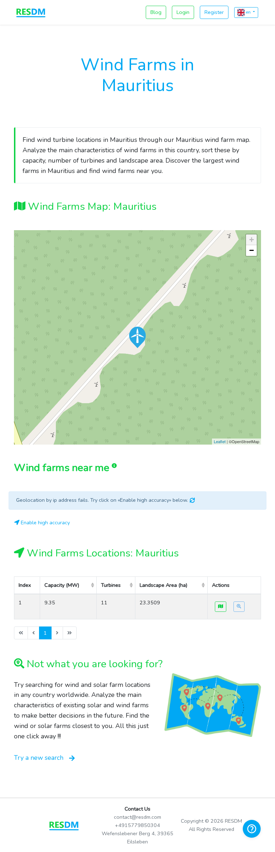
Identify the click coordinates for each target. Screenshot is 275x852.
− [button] (251, 250)
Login (183, 12)
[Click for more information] (137, 337)
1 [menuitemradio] (45, 632)
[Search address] (239, 606)
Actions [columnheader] (221, 585)
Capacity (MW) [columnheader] (61, 585)
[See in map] (220, 606)
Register (214, 12)
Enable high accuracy (44, 522)
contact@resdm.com (137, 817)
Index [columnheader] (25, 585)
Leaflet (220, 441)
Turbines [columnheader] (111, 585)
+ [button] (251, 239)
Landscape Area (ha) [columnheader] (163, 585)
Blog (155, 12)
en (248, 12)
